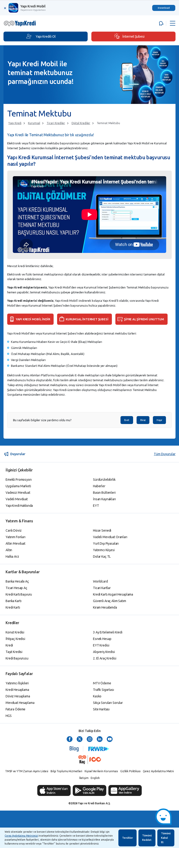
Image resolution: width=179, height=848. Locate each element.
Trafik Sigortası (103, 690)
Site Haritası (101, 709)
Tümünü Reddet (147, 837)
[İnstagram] (90, 739)
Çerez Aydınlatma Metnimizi (21, 835)
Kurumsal (34, 123)
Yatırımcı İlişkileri (17, 683)
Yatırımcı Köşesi (104, 550)
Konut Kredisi (15, 632)
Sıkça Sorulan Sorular (108, 703)
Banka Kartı (13, 601)
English (95, 777)
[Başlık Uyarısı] (160, 23)
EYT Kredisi (101, 645)
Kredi (9, 645)
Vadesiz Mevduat (18, 492)
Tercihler (127, 837)
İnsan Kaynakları (104, 499)
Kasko (97, 696)
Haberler (99, 486)
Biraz (143, 420)
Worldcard (100, 581)
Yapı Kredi (14, 123)
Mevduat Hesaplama (20, 703)
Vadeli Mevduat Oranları (110, 537)
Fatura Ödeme (15, 709)
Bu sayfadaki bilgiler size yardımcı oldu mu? (42, 420)
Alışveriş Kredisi (104, 652)
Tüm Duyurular (165, 454)
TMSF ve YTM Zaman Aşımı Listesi (26, 771)
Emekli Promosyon (19, 479)
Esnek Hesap (102, 639)
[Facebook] (69, 739)
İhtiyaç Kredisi (15, 639)
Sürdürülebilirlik (104, 479)
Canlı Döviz (13, 530)
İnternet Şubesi (133, 36)
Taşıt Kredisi (14, 652)
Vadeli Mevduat (17, 499)
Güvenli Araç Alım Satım (109, 601)
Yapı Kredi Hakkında (19, 505)
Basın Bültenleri (104, 492)
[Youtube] (110, 739)
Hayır (159, 420)
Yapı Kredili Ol (46, 36)
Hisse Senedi (102, 530)
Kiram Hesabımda (105, 607)
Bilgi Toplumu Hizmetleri (66, 771)
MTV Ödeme (102, 683)
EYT (96, 505)
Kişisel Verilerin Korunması (101, 771)
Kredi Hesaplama (17, 690)
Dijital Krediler (81, 123)
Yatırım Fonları (15, 537)
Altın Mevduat (15, 543)
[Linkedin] (100, 739)
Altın (9, 550)
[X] (80, 739)
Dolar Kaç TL (102, 556)
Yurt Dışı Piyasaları (106, 543)
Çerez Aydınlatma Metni (158, 771)
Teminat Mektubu (108, 123)
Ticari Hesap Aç (16, 588)
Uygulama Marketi (18, 486)
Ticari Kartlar (102, 588)
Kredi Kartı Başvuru (19, 594)
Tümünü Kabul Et (166, 838)
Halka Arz (12, 556)
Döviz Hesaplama (18, 696)
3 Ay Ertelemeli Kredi (107, 632)
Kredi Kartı (13, 607)
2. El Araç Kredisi (104, 658)
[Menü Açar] (172, 23)
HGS (9, 716)
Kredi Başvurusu (17, 658)
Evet (126, 420)
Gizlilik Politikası (130, 771)
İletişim (83, 777)
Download (164, 8)
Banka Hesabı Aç (17, 581)
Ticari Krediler (56, 123)
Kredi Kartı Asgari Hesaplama (113, 594)
